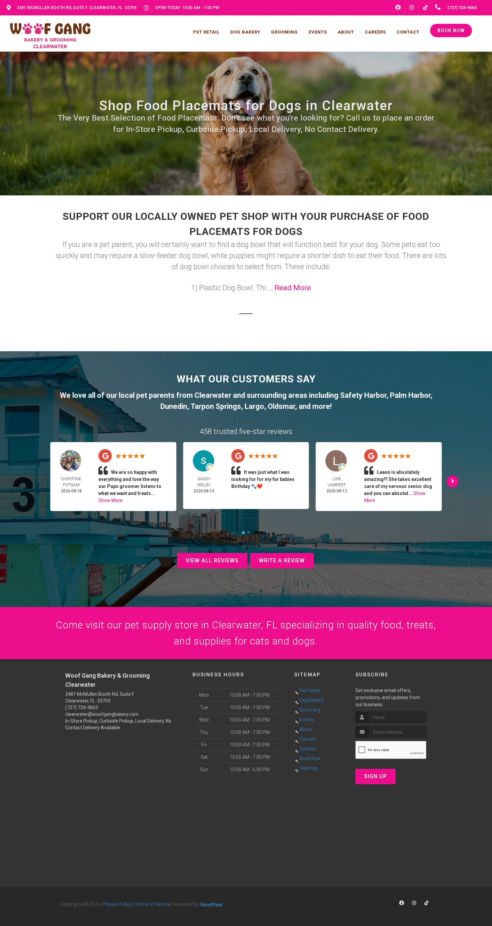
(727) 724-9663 (81, 707)
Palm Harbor (410, 395)
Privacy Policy (117, 904)
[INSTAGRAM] (411, 7)
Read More (292, 288)
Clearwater (212, 395)
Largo (254, 406)
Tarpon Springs (216, 406)
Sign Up (375, 776)
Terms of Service (153, 904)
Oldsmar (281, 406)
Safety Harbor (363, 395)
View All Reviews (212, 560)
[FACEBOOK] (398, 7)
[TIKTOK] (425, 7)
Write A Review (282, 560)
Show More (110, 500)
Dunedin (173, 406)
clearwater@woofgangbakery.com (102, 714)
